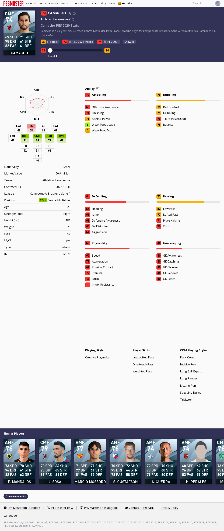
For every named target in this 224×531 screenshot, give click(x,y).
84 (107, 50)
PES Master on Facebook (24, 508)
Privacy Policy (169, 508)
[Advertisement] (112, 75)
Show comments (16, 496)
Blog (103, 3)
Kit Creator (81, 3)
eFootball (31, 3)
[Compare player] (74, 13)
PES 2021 (66, 3)
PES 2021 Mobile (48, 3)
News (112, 3)
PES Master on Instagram (101, 508)
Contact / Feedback (141, 508)
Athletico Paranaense (55, 19)
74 (43, 50)
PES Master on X (62, 508)
